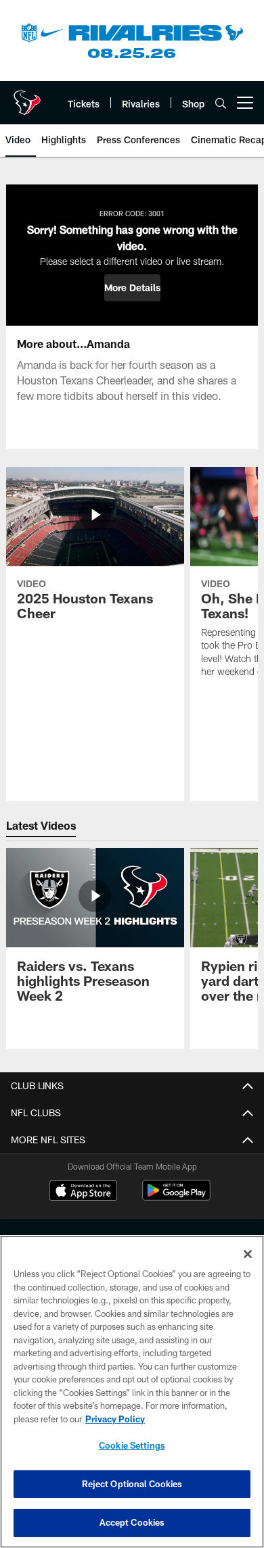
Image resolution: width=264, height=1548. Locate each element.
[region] (132, 1391)
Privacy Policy (115, 1419)
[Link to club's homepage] (27, 97)
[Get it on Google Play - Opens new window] (176, 1197)
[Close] (248, 1254)
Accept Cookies (132, 1522)
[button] (132, 287)
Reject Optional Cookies (132, 1483)
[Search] (220, 103)
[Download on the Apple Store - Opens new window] (83, 1191)
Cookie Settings (132, 1445)
